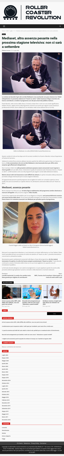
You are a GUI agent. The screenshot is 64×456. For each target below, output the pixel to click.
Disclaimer (43, 443)
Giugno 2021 (5, 374)
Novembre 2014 (6, 380)
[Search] (60, 26)
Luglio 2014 (5, 386)
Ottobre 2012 (5, 394)
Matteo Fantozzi (7, 50)
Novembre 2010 (6, 419)
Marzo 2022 (5, 372)
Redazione (27, 443)
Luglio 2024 (5, 355)
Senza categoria (6, 436)
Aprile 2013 (5, 389)
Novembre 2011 (6, 405)
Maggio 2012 (5, 397)
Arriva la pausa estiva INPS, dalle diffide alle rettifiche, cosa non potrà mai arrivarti (11, 292)
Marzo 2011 (5, 417)
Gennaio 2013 (5, 391)
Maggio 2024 (5, 360)
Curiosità (4, 427)
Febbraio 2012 (6, 400)
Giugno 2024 (5, 358)
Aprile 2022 (5, 369)
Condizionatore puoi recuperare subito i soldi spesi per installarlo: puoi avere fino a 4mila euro (27, 326)
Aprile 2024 (5, 363)
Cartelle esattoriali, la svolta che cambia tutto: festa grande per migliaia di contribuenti (16, 275)
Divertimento (5, 430)
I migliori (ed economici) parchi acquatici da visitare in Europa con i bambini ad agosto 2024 (26, 338)
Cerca (5, 310)
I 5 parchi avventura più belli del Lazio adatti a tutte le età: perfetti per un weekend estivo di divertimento (30, 330)
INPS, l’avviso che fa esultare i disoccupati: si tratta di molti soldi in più (48, 275)
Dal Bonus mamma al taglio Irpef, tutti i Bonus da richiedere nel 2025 (52, 292)
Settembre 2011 (6, 408)
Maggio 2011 (5, 414)
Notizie (3, 34)
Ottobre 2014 (5, 383)
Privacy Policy (35, 443)
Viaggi (3, 439)
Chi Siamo (20, 443)
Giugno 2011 (5, 411)
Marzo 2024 (5, 366)
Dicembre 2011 (6, 403)
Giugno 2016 (5, 377)
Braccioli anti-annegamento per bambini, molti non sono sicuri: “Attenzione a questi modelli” (32, 292)
